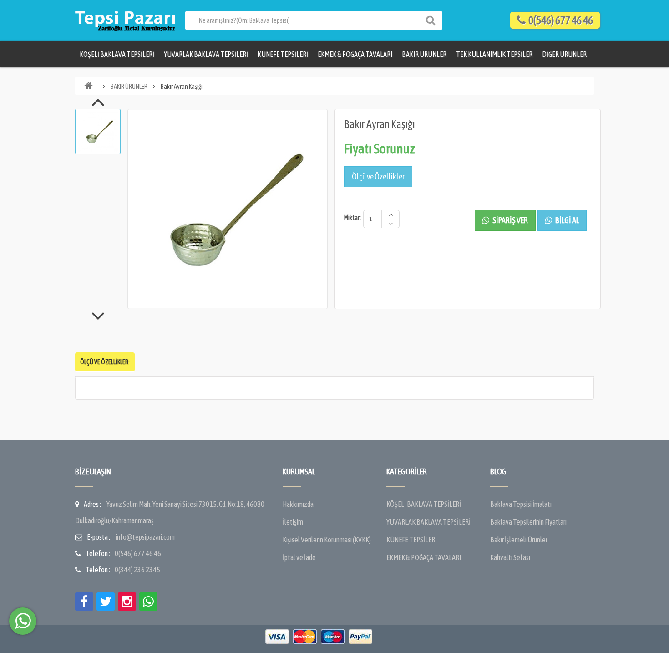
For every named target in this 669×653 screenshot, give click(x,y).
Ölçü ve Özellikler (378, 176)
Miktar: (352, 217)
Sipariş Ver (510, 220)
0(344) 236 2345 (137, 570)
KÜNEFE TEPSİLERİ (283, 54)
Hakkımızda (298, 504)
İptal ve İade (299, 557)
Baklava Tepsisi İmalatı (521, 504)
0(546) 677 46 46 (138, 553)
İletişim (293, 522)
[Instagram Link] (127, 601)
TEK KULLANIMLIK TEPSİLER (494, 54)
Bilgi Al (566, 220)
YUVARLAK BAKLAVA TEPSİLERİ (206, 54)
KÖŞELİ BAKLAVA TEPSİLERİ (117, 54)
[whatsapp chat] (22, 621)
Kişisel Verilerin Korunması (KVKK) (327, 540)
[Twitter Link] (105, 601)
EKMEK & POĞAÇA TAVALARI (355, 54)
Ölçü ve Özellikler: (105, 362)
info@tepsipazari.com (145, 537)
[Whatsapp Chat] (148, 601)
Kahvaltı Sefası (510, 557)
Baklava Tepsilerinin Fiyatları (528, 522)
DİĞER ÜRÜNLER (564, 54)
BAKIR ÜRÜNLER (424, 54)
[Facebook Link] (84, 601)
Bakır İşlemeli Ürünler (518, 540)
